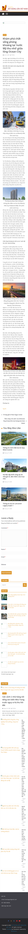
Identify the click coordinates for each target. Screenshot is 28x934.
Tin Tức (4, 693)
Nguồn (4, 408)
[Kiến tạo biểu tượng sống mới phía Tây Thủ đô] (10, 858)
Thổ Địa (13, 55)
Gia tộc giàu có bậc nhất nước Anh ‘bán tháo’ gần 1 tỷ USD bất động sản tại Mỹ (24, 786)
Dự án (4, 35)
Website (3, 564)
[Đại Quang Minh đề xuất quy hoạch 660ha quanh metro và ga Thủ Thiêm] (10, 760)
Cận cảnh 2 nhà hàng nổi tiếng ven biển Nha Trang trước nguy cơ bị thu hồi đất (13, 700)
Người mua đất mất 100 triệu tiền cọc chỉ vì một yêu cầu (24, 813)
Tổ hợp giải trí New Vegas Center (12, 415)
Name (3, 549)
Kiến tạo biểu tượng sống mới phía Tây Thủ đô (24, 855)
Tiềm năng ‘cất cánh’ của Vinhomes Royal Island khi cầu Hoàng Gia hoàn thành (14, 421)
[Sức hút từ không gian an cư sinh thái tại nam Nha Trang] (10, 881)
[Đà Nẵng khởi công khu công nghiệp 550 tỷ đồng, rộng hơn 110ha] (10, 732)
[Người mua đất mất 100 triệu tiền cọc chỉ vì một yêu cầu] (10, 816)
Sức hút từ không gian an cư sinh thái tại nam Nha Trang (24, 878)
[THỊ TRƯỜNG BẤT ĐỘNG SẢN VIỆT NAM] (3, 14)
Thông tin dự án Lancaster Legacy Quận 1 (12, 504)
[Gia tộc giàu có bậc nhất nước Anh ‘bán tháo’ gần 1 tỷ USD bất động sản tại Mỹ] (10, 789)
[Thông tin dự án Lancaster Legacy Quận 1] (14, 488)
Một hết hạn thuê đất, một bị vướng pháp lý (24, 834)
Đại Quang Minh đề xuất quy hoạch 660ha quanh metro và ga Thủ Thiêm (24, 757)
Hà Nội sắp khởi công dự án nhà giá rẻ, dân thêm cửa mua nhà (13, 477)
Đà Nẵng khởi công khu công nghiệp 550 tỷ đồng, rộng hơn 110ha (23, 729)
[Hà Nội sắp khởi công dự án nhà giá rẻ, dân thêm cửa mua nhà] (14, 460)
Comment (4, 528)
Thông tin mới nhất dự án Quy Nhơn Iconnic (14, 449)
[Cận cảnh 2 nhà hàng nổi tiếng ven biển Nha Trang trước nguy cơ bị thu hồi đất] (14, 688)
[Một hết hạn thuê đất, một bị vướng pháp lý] (10, 837)
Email (3, 557)
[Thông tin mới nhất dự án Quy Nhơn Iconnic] (14, 433)
